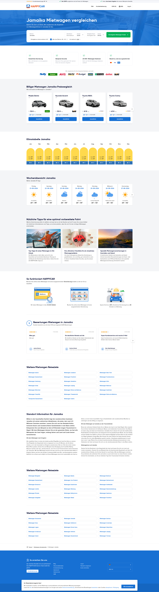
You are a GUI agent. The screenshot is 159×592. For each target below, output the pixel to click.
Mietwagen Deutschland (35, 377)
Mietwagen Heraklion (70, 381)
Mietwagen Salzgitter (34, 498)
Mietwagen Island (33, 373)
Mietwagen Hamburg (34, 381)
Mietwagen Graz (33, 523)
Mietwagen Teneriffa (34, 394)
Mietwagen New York (106, 373)
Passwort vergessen (85, 566)
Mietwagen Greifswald (106, 484)
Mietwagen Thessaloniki (71, 394)
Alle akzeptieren (128, 586)
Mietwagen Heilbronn (70, 523)
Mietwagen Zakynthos (106, 527)
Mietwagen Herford (69, 532)
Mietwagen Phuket (33, 493)
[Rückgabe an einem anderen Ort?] (29, 39)
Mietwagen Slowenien (34, 518)
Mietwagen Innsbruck (34, 532)
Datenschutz (56, 572)
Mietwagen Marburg (70, 489)
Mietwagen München (34, 390)
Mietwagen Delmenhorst (107, 480)
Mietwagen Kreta (33, 386)
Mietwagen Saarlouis (106, 493)
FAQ (92, 6)
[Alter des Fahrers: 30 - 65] (51, 39)
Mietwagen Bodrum (105, 476)
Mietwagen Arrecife (69, 518)
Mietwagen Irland (33, 536)
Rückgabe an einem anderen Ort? (39, 39)
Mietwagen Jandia (33, 489)
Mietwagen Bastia (69, 476)
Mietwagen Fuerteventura (107, 377)
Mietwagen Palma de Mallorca (72, 390)
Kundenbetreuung (101, 6)
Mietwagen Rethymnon (70, 493)
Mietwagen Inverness (106, 523)
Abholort (31, 34)
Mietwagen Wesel (69, 498)
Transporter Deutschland (35, 399)
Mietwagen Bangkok (34, 476)
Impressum (56, 570)
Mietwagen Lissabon (70, 373)
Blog (54, 563)
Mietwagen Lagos (33, 527)
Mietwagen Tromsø (105, 536)
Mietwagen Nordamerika (40, 547)
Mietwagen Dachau (105, 518)
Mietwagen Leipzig (69, 386)
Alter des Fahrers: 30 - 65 (59, 39)
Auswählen (39, 119)
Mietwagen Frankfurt (70, 377)
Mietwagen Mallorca (105, 386)
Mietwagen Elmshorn (34, 484)
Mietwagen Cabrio (69, 399)
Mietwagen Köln (104, 381)
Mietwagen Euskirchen (70, 484)
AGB (54, 574)
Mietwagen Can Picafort (71, 480)
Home (30, 547)
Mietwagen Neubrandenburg (108, 489)
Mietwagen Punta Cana (70, 527)
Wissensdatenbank (58, 566)
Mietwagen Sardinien (106, 390)
